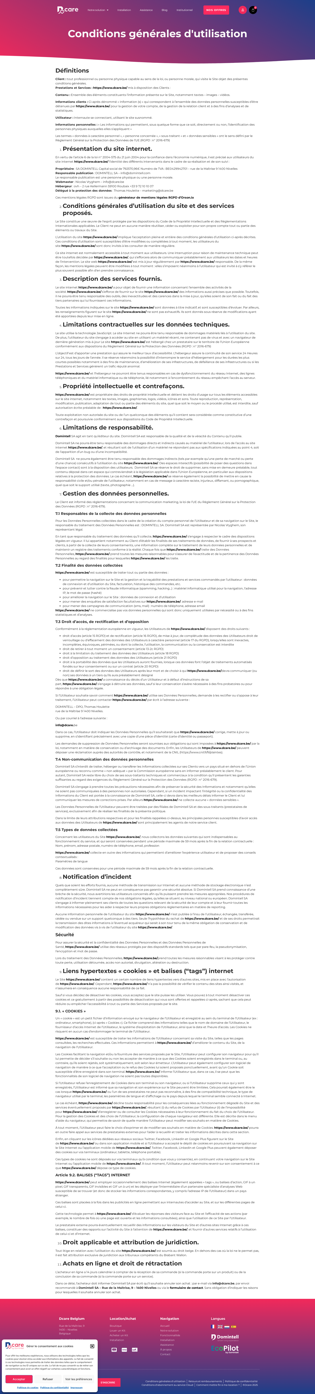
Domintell (63, 436)
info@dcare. (64, 725)
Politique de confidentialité (54, 1387)
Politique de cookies (27, 1387)
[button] (92, 1346)
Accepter (19, 1379)
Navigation (169, 1319)
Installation (124, 10)
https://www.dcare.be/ (110, 88)
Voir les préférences (78, 1379)
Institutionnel (185, 10)
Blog (165, 10)
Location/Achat (123, 1319)
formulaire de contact (186, 1288)
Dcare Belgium (72, 1319)
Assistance (146, 10)
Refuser (48, 1379)
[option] (221, 1327)
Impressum (77, 1387)
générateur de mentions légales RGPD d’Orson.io (156, 197)
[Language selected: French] (224, 1326)
